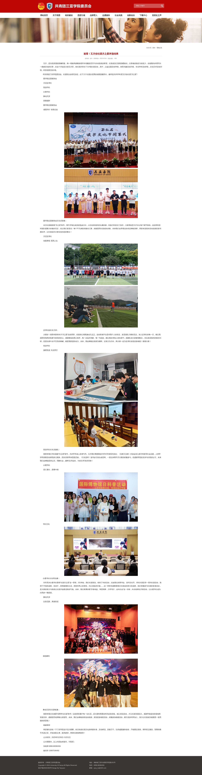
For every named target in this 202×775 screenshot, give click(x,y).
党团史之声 (156, 15)
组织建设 (69, 15)
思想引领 (81, 15)
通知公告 (159, 47)
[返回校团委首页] (64, 3)
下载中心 (143, 15)
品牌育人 (94, 15)
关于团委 (56, 15)
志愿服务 (106, 15)
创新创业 (131, 15)
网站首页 (44, 15)
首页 (154, 47)
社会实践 (118, 15)
